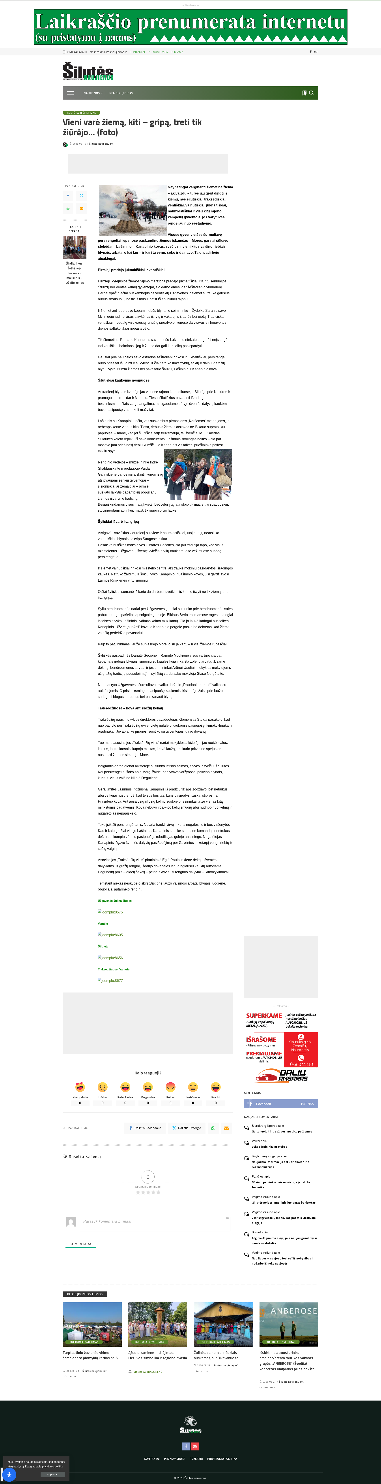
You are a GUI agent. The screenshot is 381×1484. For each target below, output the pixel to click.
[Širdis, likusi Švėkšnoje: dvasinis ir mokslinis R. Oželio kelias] (74, 247)
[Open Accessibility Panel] (9, 1475)
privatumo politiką (52, 1466)
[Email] (81, 208)
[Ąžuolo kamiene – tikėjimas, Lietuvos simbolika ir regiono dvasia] (157, 1324)
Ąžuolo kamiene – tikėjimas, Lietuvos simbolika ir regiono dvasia (157, 1355)
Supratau (52, 1474)
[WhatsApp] (68, 208)
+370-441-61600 (77, 52)
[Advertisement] (148, 164)
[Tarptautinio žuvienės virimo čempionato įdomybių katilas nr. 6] (92, 1324)
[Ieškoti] (311, 93)
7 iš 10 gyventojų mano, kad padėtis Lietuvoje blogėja (284, 1220)
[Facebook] (310, 51)
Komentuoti (71, 1376)
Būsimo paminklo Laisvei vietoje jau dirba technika (281, 1184)
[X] (81, 196)
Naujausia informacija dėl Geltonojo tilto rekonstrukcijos (280, 1164)
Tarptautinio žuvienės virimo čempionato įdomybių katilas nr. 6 (90, 1355)
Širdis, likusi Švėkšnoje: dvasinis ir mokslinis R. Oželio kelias (75, 273)
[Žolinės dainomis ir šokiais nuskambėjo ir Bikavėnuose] (223, 1324)
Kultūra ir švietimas (81, 112)
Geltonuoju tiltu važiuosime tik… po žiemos (282, 1131)
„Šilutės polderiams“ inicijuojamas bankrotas (284, 1202)
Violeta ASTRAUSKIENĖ (148, 1371)
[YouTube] (315, 51)
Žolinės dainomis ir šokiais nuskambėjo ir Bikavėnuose (216, 1355)
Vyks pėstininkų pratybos (269, 1146)
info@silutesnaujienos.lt (110, 52)
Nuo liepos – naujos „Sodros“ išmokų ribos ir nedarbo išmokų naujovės (283, 1261)
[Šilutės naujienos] (88, 71)
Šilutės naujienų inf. (101, 143)
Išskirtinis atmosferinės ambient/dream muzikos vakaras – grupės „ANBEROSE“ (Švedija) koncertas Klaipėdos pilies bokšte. (288, 1361)
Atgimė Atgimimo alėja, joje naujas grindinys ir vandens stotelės (284, 1240)
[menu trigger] (73, 93)
